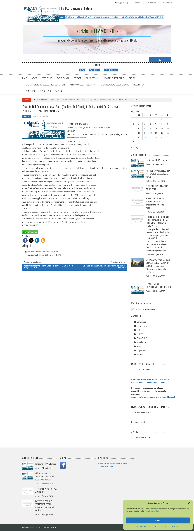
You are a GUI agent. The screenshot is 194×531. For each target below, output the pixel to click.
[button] (188, 503)
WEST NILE (94, 70)
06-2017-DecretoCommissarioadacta (43, 251)
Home (24, 78)
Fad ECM (132, 78)
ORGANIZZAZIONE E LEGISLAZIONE (115, 84)
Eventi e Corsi (63, 78)
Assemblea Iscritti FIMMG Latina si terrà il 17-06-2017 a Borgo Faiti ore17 (48, 266)
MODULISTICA (111, 70)
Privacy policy (174, 526)
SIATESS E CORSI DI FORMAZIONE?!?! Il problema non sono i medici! (69, 17)
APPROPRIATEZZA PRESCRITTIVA (83, 84)
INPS (82, 70)
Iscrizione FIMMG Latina (156, 160)
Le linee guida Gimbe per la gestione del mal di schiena (104, 266)
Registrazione (151, 3)
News (34, 78)
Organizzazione (143, 350)
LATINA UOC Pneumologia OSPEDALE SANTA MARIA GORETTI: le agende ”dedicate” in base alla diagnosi (158, 265)
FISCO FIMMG (47, 78)
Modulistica (141, 342)
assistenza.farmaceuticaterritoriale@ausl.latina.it (153, 397)
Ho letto (158, 520)
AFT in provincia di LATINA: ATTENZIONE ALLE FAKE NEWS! (158, 173)
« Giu (133, 147)
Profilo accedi (167, 3)
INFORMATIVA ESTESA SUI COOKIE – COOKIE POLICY (152, 526)
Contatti (77, 78)
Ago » (138, 147)
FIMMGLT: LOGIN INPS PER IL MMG (38, 91)
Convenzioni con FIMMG (114, 78)
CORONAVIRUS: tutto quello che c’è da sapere (45, 84)
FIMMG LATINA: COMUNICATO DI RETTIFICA (158, 285)
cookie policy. (155, 511)
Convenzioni (142, 326)
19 (144, 133)
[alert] (151, 309)
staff (35, 116)
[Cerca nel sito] (160, 59)
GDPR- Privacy (92, 78)
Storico (44, 99)
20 (151, 133)
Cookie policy (135, 3)
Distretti (140, 330)
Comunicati (141, 321)
